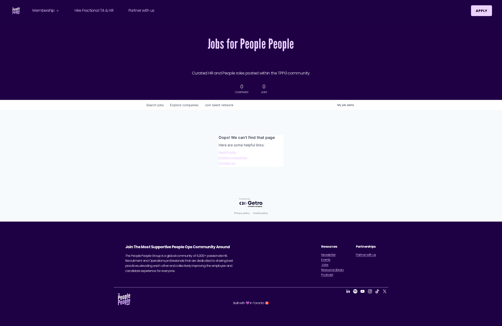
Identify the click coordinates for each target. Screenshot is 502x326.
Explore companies (233, 158)
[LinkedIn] (348, 291)
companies (184, 105)
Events (325, 259)
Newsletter (328, 255)
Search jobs (227, 152)
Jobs (324, 265)
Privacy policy (242, 213)
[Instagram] (370, 291)
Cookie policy (260, 213)
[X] (385, 291)
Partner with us (141, 10)
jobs (155, 105)
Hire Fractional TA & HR (94, 10)
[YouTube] (362, 291)
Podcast (327, 275)
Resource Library (332, 270)
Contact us (227, 163)
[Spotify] (355, 291)
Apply (481, 10)
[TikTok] (377, 291)
